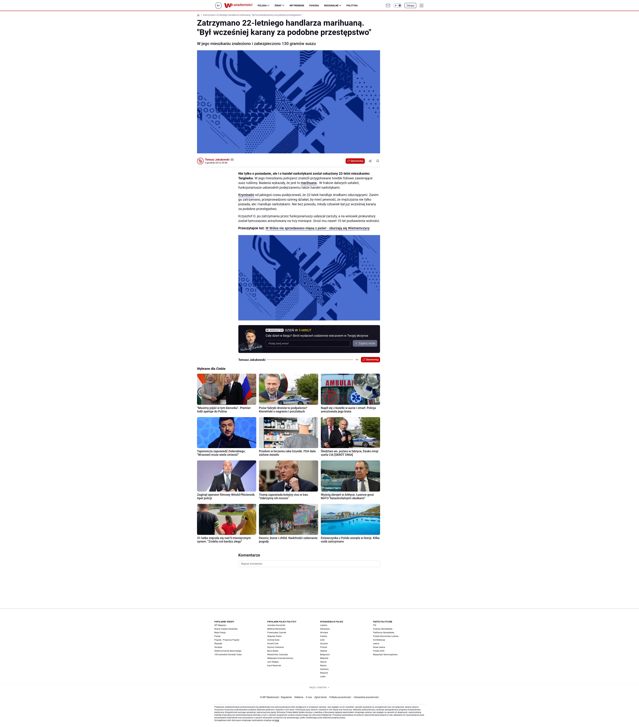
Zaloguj (410, 5)
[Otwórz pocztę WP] (388, 5)
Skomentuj (356, 161)
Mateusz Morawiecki (276, 629)
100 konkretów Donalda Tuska (228, 654)
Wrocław (324, 632)
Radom (323, 665)
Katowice (324, 669)
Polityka (352, 5)
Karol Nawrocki (274, 665)
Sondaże (218, 647)
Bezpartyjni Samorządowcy (385, 654)
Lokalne (323, 625)
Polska (262, 5)
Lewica (376, 643)
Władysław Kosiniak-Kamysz (280, 658)
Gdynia (323, 662)
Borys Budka (272, 651)
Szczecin (324, 643)
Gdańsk (323, 651)
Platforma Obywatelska (383, 632)
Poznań (323, 647)
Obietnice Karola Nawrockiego (227, 651)
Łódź (322, 640)
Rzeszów (324, 673)
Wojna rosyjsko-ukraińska (225, 629)
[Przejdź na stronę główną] (218, 7)
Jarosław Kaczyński (276, 625)
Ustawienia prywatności (366, 697)
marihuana (309, 183)
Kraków (323, 636)
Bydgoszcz (325, 654)
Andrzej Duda (273, 640)
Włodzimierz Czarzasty (277, 654)
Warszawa (325, 629)
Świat (278, 5)
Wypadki (218, 643)
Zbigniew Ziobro (274, 636)
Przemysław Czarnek (276, 632)
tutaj (277, 720)
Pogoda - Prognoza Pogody (226, 640)
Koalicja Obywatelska (382, 629)
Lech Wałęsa (273, 662)
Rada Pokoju (220, 632)
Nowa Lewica (379, 647)
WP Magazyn (220, 625)
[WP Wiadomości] (241, 5)
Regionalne (331, 5)
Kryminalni (246, 195)
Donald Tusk (272, 643)
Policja (217, 636)
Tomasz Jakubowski (217, 159)
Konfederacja (379, 640)
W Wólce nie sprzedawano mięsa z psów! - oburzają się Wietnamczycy (318, 228)
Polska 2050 (378, 651)
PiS (374, 625)
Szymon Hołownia (275, 647)
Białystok (324, 658)
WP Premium (297, 5)
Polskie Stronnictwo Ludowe (385, 636)
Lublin (323, 676)
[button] (397, 5)
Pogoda (314, 5)
